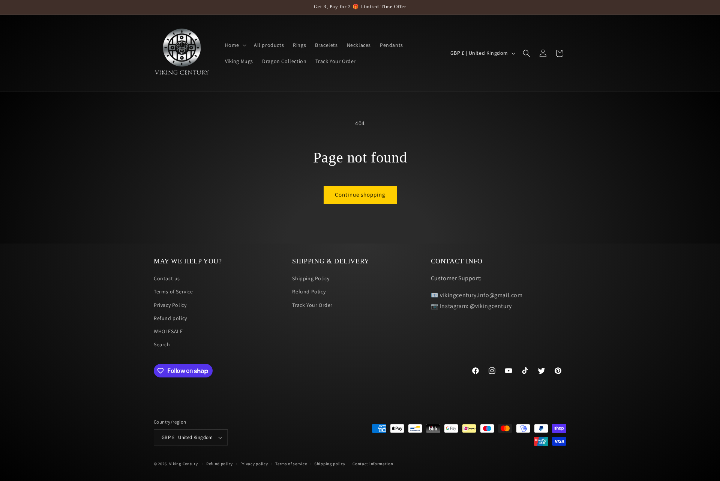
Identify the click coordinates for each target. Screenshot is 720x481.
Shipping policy (329, 463)
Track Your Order (312, 305)
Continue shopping (360, 194)
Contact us (167, 278)
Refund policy (170, 318)
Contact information (372, 463)
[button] (234, 45)
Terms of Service (173, 291)
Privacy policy (254, 463)
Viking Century (183, 463)
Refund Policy (309, 291)
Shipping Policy (310, 278)
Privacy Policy (170, 305)
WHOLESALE (168, 331)
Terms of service (291, 463)
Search (162, 344)
